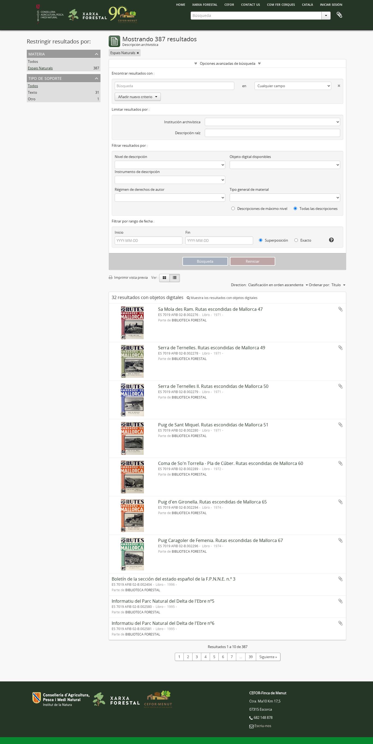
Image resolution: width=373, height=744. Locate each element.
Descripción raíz (187, 132)
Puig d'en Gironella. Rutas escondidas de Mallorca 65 (212, 502)
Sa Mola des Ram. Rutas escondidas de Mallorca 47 (210, 309)
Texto (32, 92)
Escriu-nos (262, 725)
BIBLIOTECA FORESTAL (189, 320)
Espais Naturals (40, 68)
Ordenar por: (319, 284)
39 (251, 656)
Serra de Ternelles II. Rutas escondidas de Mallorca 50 (213, 386)
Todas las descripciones (318, 208)
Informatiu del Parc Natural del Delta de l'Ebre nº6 (163, 623)
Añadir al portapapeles (340, 309)
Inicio (119, 232)
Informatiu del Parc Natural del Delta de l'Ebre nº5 (163, 601)
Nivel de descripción (131, 156)
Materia (36, 53)
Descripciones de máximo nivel (261, 208)
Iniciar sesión (331, 4)
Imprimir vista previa (130, 277)
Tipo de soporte (45, 77)
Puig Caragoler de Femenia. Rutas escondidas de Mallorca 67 (220, 540)
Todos (33, 61)
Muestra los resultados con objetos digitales (223, 297)
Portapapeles (339, 15)
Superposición (276, 240)
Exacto (305, 240)
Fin (187, 232)
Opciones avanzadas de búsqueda (227, 63)
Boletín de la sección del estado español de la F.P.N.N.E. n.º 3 (173, 579)
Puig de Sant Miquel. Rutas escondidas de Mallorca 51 (213, 425)
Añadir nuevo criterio (135, 96)
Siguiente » (268, 656)
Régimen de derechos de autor (139, 189)
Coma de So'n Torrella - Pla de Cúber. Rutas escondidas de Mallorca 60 (230, 463)
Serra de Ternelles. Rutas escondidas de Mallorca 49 (211, 348)
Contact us (250, 4)
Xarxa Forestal (204, 4)
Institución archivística (182, 121)
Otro (31, 98)
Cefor (229, 4)
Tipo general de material (249, 189)
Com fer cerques (281, 4)
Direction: (239, 284)
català (307, 4)
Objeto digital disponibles (250, 156)
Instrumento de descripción (137, 171)
